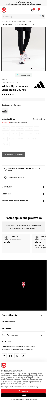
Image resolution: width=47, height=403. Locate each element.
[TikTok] (23, 355)
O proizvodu (7, 187)
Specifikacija (7, 194)
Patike (29, 21)
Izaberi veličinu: (8, 119)
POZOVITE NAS (23, 2)
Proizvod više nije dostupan (14, 155)
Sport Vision (6, 21)
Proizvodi (15, 21)
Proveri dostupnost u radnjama (16, 200)
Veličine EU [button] (6, 123)
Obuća (22, 21)
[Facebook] (4, 355)
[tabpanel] (23, 49)
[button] (23, 16)
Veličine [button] (14, 123)
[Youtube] (17, 355)
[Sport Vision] (4, 10)
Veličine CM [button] (22, 123)
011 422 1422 (23, 4)
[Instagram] (10, 355)
